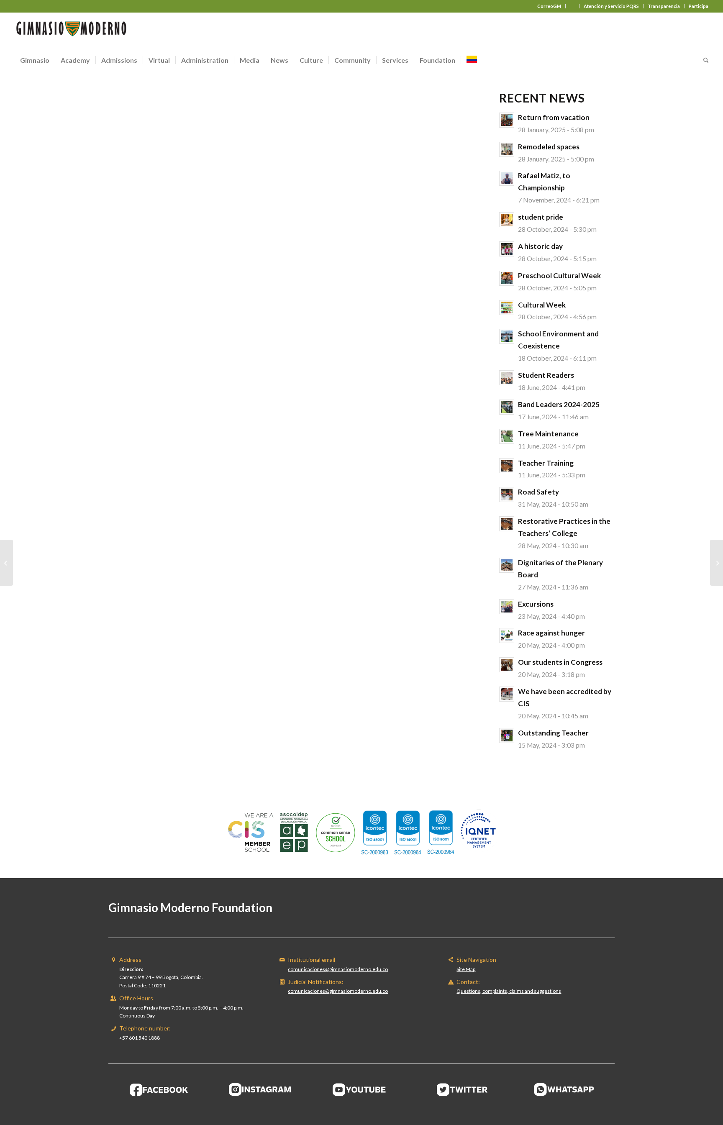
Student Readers (546, 375)
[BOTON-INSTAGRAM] (260, 1089)
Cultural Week (542, 304)
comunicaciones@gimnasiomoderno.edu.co (338, 969)
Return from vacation (554, 117)
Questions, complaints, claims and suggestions (508, 991)
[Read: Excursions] (506, 606)
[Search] (703, 60)
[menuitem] (549, 6)
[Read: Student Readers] (506, 377)
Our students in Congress (560, 662)
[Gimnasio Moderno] (71, 31)
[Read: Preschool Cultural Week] (506, 278)
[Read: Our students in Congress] (506, 664)
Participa (698, 6)
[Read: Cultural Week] (506, 307)
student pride (540, 217)
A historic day (540, 246)
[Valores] (6, 563)
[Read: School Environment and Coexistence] (506, 336)
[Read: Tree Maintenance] (506, 436)
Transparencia (664, 6)
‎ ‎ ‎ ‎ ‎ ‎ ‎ (572, 6)
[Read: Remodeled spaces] (506, 149)
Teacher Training (546, 463)
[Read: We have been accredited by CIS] (506, 694)
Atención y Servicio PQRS (611, 6)
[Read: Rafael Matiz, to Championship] (506, 178)
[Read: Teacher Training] (506, 465)
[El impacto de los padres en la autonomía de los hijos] (716, 563)
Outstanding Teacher (553, 732)
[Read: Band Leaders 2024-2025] (506, 407)
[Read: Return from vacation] (506, 120)
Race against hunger (551, 632)
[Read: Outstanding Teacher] (506, 735)
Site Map (465, 969)
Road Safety (538, 491)
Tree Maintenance (548, 433)
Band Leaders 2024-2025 (559, 404)
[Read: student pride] (506, 219)
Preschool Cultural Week (559, 275)
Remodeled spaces (548, 146)
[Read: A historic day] (506, 248)
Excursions (536, 604)
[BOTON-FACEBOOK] (159, 1089)
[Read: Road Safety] (506, 494)
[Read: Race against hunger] (506, 635)
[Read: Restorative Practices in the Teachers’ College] (506, 523)
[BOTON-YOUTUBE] (361, 1089)
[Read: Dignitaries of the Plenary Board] (506, 565)
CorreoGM (549, 6)
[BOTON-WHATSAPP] (564, 1089)
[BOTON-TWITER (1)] (462, 1089)
